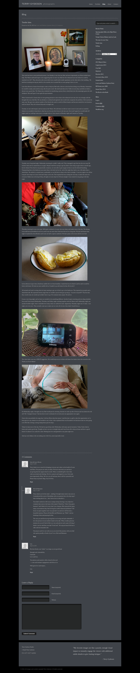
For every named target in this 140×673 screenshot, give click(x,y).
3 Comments (59, 25)
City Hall (98, 68)
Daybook (98, 71)
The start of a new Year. (102, 40)
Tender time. (27, 22)
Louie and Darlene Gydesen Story (45, 25)
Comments (100, 106)
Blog (103, 4)
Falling (98, 46)
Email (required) (56, 593)
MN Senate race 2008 (102, 86)
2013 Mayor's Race (101, 62)
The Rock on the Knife (102, 92)
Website (54, 600)
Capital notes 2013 (101, 65)
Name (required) (56, 587)
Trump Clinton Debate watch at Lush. (106, 37)
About (109, 4)
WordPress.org (100, 109)
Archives (98, 54)
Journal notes (99, 80)
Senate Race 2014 (101, 89)
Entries (99, 103)
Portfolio (97, 4)
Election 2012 (100, 74)
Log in (97, 100)
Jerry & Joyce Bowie (35, 462)
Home (91, 4)
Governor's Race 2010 (102, 77)
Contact (116, 4)
